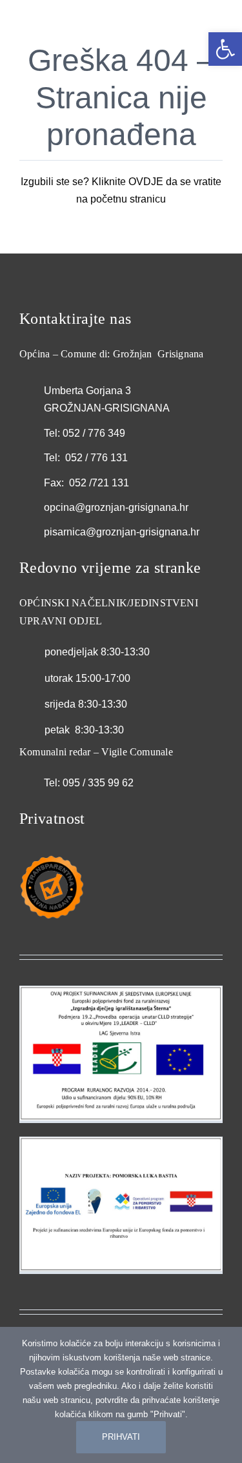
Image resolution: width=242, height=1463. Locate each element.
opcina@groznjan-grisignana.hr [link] (116, 507)
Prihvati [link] (121, 1437)
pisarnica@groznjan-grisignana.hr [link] (121, 531)
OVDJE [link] (145, 181)
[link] (225, 49)
